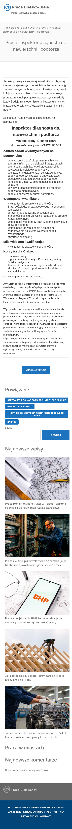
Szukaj (9, 427)
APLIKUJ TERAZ (36, 370)
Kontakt (45, 816)
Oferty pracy (38, 27)
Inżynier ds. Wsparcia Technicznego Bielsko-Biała (37, 414)
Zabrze (11, 422)
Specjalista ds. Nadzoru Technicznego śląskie (36, 400)
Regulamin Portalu (38, 812)
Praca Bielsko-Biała (15, 27)
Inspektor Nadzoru (19, 406)
